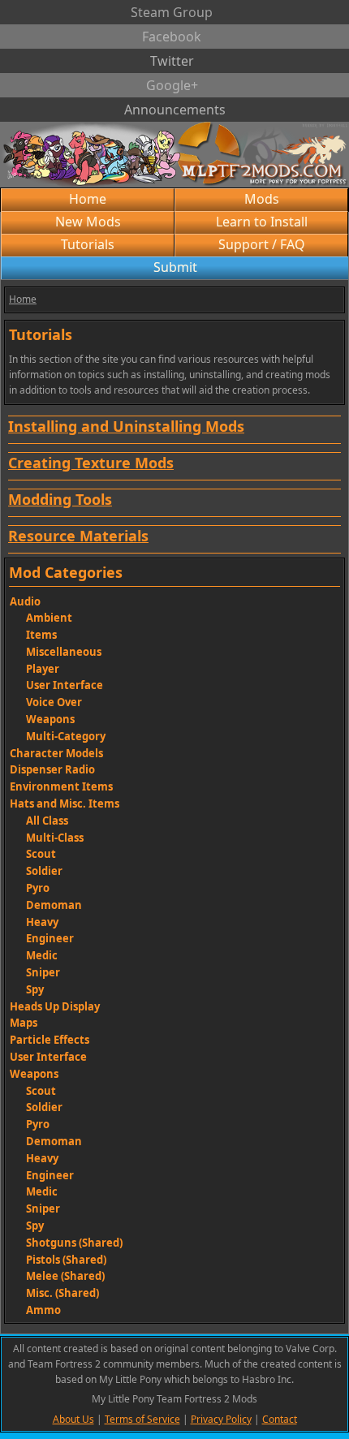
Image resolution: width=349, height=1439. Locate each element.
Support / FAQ (261, 244)
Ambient (49, 617)
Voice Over (54, 702)
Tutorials (87, 244)
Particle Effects (49, 1039)
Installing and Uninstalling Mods (126, 426)
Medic (42, 955)
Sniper (43, 972)
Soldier (44, 871)
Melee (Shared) (65, 1276)
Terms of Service (142, 1419)
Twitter (172, 61)
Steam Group (172, 12)
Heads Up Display (55, 1006)
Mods (261, 199)
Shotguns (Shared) (74, 1242)
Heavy (42, 922)
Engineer (50, 938)
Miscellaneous (63, 651)
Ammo (43, 1310)
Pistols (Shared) (66, 1259)
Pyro (38, 888)
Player (42, 668)
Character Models (56, 753)
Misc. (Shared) (62, 1293)
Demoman (54, 905)
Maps (23, 1022)
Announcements (175, 109)
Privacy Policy (221, 1419)
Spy (35, 989)
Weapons (50, 719)
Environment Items (61, 786)
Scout (41, 854)
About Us (73, 1419)
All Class (47, 820)
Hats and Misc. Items (64, 803)
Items (41, 634)
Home (87, 199)
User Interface (64, 685)
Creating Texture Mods (91, 462)
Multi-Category (66, 736)
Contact (279, 1419)
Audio (25, 601)
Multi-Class (55, 837)
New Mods (88, 221)
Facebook (171, 36)
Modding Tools (60, 499)
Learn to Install (262, 221)
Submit (175, 267)
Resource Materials (78, 535)
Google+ (172, 85)
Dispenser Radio (52, 769)
